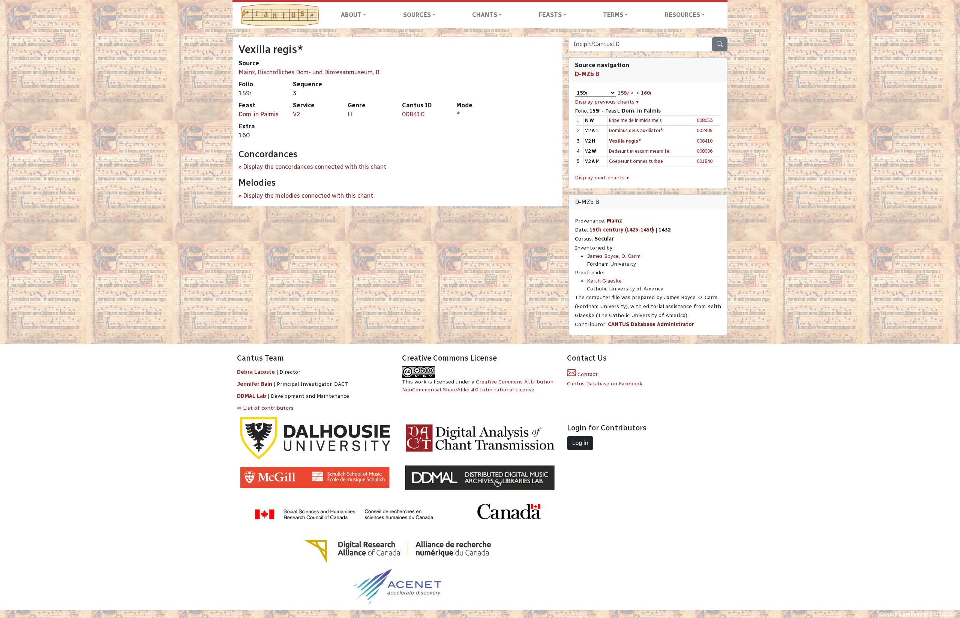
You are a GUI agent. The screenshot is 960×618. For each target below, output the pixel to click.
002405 (704, 130)
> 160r (644, 93)
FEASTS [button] (550, 14)
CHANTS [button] (484, 14)
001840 (704, 161)
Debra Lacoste (256, 372)
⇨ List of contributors (265, 408)
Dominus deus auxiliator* (636, 130)
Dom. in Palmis (258, 114)
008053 (704, 120)
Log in (580, 443)
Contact (587, 374)
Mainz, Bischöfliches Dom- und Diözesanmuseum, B (309, 72)
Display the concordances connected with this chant (314, 166)
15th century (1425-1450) (622, 230)
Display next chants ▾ (602, 177)
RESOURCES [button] (682, 14)
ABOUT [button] (351, 14)
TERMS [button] (613, 14)
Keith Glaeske (604, 281)
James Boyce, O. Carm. (614, 256)
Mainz (614, 221)
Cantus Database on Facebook (604, 383)
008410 (413, 114)
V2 (296, 114)
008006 (704, 151)
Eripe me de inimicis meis (635, 120)
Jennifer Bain (255, 384)
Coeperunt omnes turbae (636, 161)
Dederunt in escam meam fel (639, 151)
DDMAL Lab (251, 396)
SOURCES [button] (417, 14)
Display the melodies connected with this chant (308, 195)
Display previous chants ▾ (607, 102)
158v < (625, 93)
